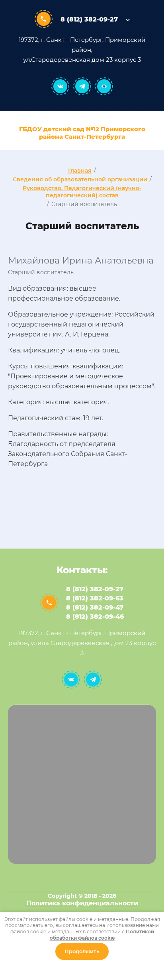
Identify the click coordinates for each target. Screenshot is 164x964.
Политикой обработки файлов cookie (102, 935)
